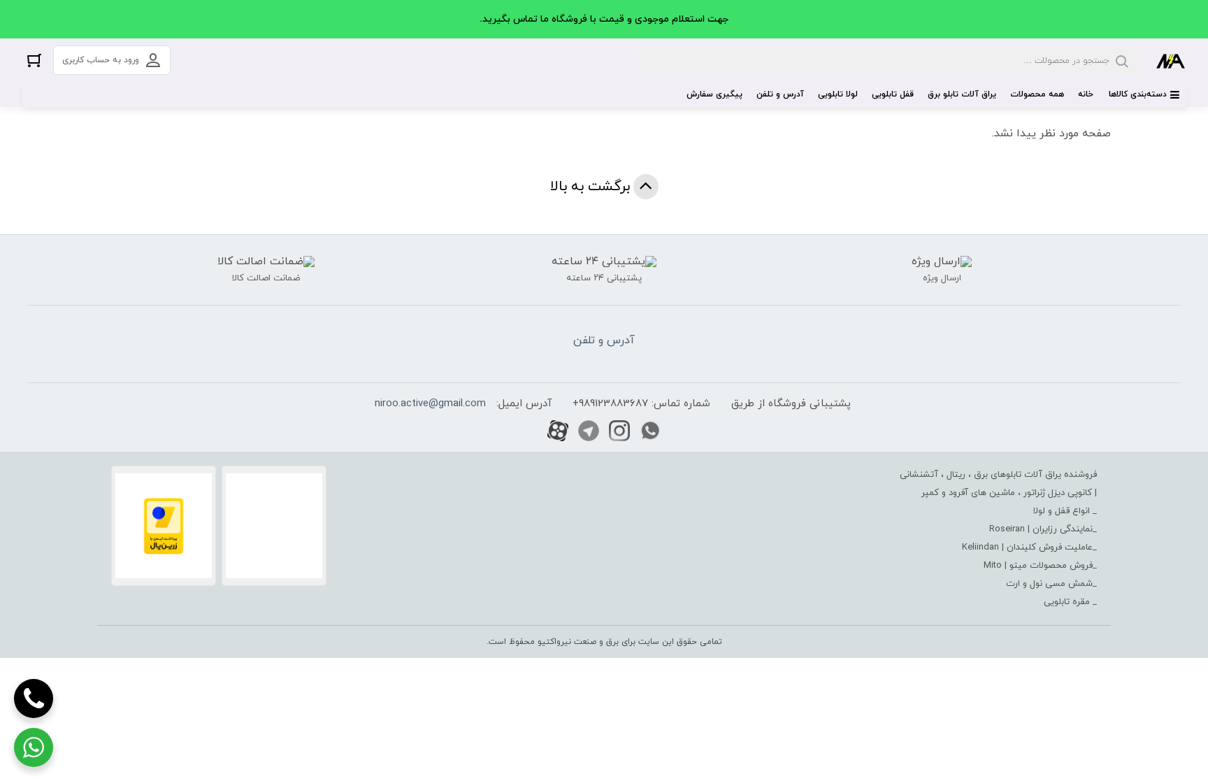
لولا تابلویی (838, 94)
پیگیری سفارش (714, 94)
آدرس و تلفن (780, 94)
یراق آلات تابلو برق (962, 94)
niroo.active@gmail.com (430, 403)
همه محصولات (1037, 94)
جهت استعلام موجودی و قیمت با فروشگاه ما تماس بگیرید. (604, 19)
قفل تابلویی (893, 94)
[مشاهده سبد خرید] (34, 59)
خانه (1085, 94)
